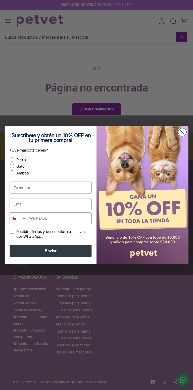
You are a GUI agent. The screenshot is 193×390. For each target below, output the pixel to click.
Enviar (50, 251)
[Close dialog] (182, 132)
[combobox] (18, 218)
